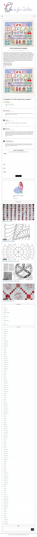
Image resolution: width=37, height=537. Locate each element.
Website (4, 171)
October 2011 (5, 457)
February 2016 (5, 358)
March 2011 (5, 470)
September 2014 (5, 391)
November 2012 (5, 432)
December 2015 (5, 362)
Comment (5, 153)
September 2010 (5, 482)
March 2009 (5, 517)
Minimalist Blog (21, 534)
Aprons (4, 318)
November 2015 (5, 364)
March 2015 (5, 379)
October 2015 (5, 366)
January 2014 (5, 406)
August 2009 (5, 507)
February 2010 (5, 496)
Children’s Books (5, 316)
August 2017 (5, 333)
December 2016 (5, 341)
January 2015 (5, 383)
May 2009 (4, 513)
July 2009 (4, 509)
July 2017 (4, 335)
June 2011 (5, 465)
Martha (24, 50)
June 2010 (5, 488)
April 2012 (4, 445)
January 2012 (5, 451)
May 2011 (4, 467)
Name (4, 164)
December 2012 (5, 430)
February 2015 (5, 381)
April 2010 (4, 492)
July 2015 (4, 372)
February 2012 (5, 449)
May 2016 (4, 352)
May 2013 (4, 420)
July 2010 (4, 486)
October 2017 (5, 329)
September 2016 (5, 344)
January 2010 (5, 498)
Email (4, 168)
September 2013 (5, 412)
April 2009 (4, 515)
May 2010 (4, 490)
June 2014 (5, 397)
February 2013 (5, 426)
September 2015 (5, 368)
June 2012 (5, 441)
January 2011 (5, 474)
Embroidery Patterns (6, 312)
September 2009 (5, 505)
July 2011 (4, 463)
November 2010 (5, 478)
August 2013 (5, 414)
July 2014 (4, 395)
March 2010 (5, 494)
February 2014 (5, 405)
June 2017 (5, 337)
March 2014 (5, 403)
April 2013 (4, 422)
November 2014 (5, 387)
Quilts (4, 306)
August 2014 (5, 393)
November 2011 (5, 455)
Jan (6, 120)
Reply (6, 105)
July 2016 (4, 348)
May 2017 (4, 339)
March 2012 (5, 447)
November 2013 (5, 408)
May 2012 (4, 443)
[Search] (32, 529)
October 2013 (5, 410)
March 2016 (5, 356)
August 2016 (5, 346)
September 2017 (5, 331)
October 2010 (5, 480)
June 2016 (5, 350)
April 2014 (4, 401)
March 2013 (5, 424)
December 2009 (5, 499)
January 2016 (5, 360)
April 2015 (4, 377)
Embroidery (5, 310)
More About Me (15, 198)
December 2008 (5, 523)
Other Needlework (6, 320)
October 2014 (5, 389)
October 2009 (5, 503)
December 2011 (5, 453)
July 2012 (4, 439)
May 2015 (4, 375)
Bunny (6, 110)
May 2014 (4, 399)
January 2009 (5, 521)
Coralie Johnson (8, 141)
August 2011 (5, 461)
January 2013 (5, 428)
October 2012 (5, 434)
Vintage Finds (5, 324)
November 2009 (5, 501)
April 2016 (4, 354)
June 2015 (5, 374)
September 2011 (5, 459)
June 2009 (5, 511)
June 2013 (5, 418)
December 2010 (5, 476)
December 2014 (5, 385)
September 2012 (5, 436)
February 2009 (5, 519)
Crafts (4, 322)
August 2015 (5, 370)
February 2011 (5, 472)
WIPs (4, 314)
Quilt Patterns (5, 308)
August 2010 (5, 484)
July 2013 (4, 416)
